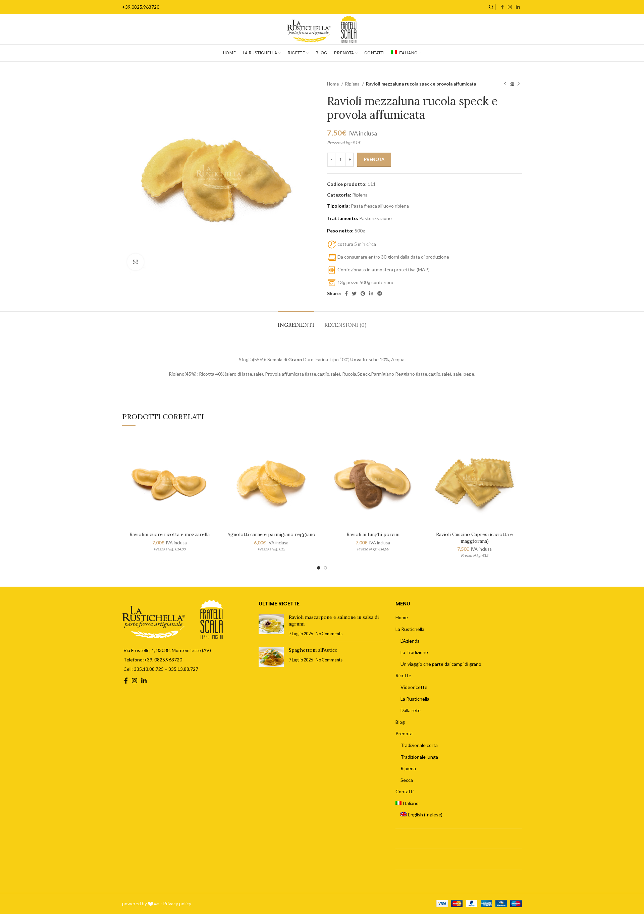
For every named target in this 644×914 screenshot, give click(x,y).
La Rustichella (409, 629)
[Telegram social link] (379, 293)
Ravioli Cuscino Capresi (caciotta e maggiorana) (474, 537)
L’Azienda (410, 641)
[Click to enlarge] (135, 262)
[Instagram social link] (510, 7)
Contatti (404, 791)
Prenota (374, 159)
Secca (406, 780)
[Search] (490, 7)
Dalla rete (410, 710)
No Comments (329, 633)
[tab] (296, 321)
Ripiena (353, 84)
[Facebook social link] (502, 7)
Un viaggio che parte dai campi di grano (440, 664)
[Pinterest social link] (363, 293)
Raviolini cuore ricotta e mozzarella (169, 534)
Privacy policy (177, 903)
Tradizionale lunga (419, 757)
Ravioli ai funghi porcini (372, 534)
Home (333, 84)
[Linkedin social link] (518, 7)
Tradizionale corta (419, 745)
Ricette (403, 675)
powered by (135, 903)
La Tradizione (414, 652)
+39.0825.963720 (140, 7)
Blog (400, 722)
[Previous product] (505, 84)
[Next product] (518, 84)
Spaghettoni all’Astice (313, 650)
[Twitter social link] (354, 293)
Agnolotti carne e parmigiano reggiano (271, 534)
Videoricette (413, 687)
